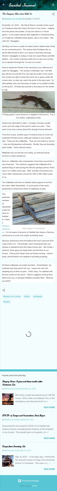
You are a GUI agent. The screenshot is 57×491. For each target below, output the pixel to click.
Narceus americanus (6, 229)
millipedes (37, 296)
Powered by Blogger (30, 481)
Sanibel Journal (22, 5)
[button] (53, 14)
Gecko (27, 296)
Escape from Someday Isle (13, 446)
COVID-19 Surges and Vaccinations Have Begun (23, 415)
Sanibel (6, 302)
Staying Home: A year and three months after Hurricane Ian (22, 383)
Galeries (34, 486)
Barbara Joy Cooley (12, 296)
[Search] (53, 5)
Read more (49, 407)
